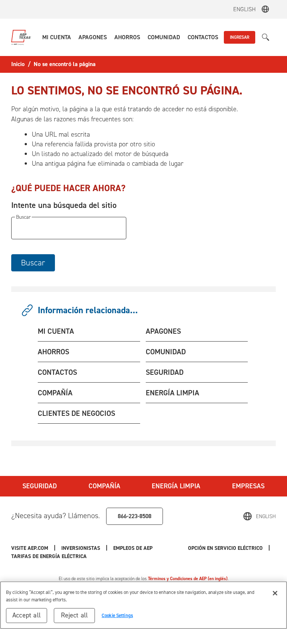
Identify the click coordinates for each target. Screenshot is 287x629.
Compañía (104, 486)
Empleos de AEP (132, 548)
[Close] (275, 593)
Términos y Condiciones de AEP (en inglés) (188, 579)
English (244, 9)
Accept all (26, 615)
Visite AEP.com (29, 548)
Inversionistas (80, 548)
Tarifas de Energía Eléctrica (49, 556)
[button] (56, 37)
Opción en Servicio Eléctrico (225, 548)
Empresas (248, 486)
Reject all (74, 615)
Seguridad (39, 486)
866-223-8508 (134, 516)
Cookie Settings (117, 615)
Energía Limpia (176, 486)
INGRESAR (239, 37)
